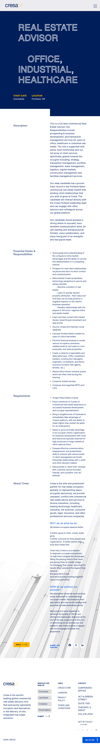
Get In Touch (85, 721)
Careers (62, 692)
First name (4, 690)
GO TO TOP (90, 740)
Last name (4, 696)
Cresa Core (64, 687)
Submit (41, 716)
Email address (6, 709)
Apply (18, 644)
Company (4, 703)
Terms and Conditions (64, 707)
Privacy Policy (62, 699)
